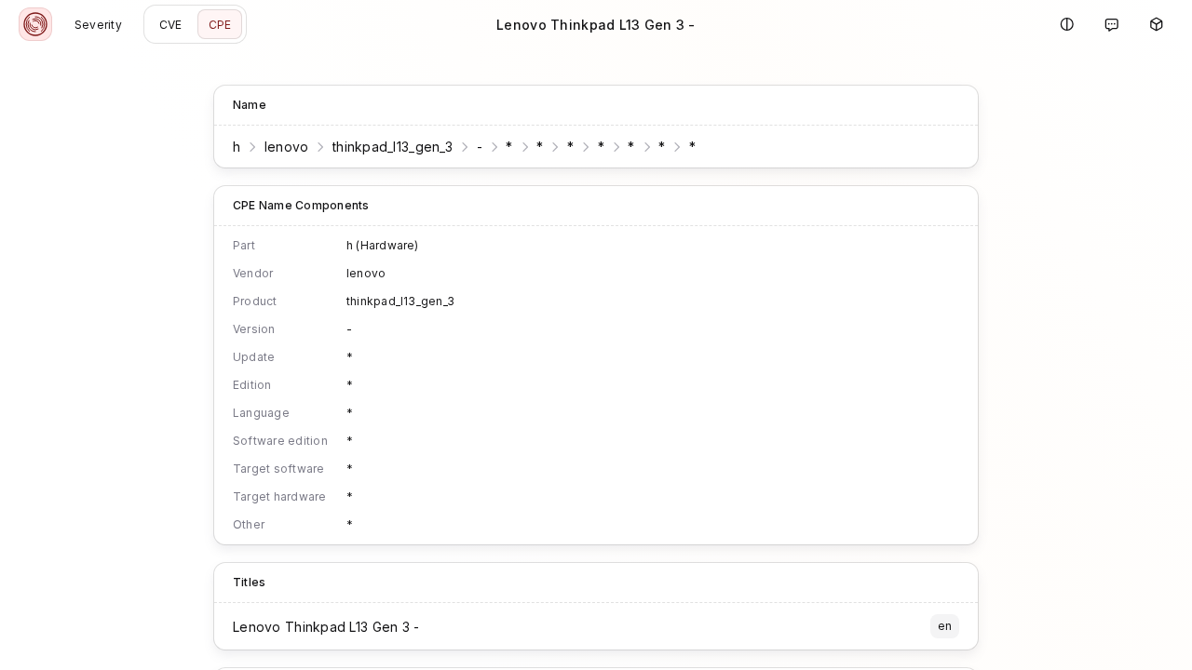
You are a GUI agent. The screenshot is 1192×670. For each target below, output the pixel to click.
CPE (220, 25)
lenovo (286, 146)
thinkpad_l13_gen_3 (392, 146)
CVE (171, 25)
